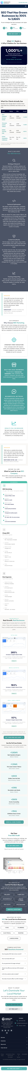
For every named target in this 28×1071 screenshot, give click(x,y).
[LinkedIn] (11, 1030)
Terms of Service (18, 1056)
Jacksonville (7, 899)
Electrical (7, 933)
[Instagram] (8, 1030)
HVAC (7, 927)
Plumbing (21, 927)
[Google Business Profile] (2, 1030)
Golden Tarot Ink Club (4, 131)
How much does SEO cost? (8, 958)
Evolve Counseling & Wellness (4, 138)
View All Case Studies (13, 822)
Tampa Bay (20, 894)
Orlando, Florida (21, 1025)
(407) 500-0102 (21, 1020)
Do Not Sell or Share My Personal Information (10, 1056)
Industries (3, 1040)
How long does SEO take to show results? (12, 954)
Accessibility (24, 1054)
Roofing (21, 933)
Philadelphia (21, 904)
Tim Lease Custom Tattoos (4, 124)
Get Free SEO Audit (13, 1068)
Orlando (7, 894)
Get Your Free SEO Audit (13, 737)
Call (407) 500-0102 (14, 1004)
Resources (3, 1044)
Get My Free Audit (13, 845)
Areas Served (4, 1047)
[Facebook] (5, 1030)
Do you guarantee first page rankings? (11, 963)
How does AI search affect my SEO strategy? (12, 978)
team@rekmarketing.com (22, 1023)
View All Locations (14, 909)
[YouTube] (7, 1033)
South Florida (20, 899)
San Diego (7, 904)
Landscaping (14, 938)
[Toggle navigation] (14, 6)
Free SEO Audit (13, 34)
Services (3, 1037)
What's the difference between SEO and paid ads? (13, 968)
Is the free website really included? (10, 974)
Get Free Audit (13, 1009)
